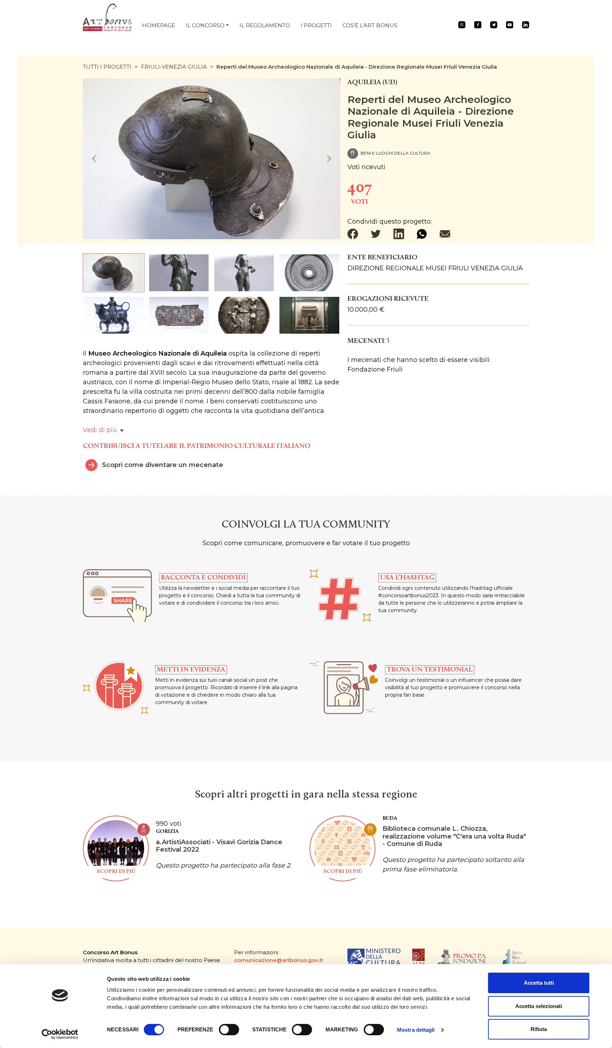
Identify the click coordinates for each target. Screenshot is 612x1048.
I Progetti (316, 25)
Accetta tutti (539, 983)
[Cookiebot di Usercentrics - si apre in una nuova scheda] (60, 1034)
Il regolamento (264, 25)
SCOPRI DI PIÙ (116, 871)
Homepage (158, 25)
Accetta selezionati (538, 1006)
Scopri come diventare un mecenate (162, 465)
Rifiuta (539, 1029)
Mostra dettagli (416, 1030)
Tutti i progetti (107, 66)
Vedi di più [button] (100, 430)
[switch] (229, 1029)
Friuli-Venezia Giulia (174, 66)
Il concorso (205, 25)
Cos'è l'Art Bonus (369, 25)
